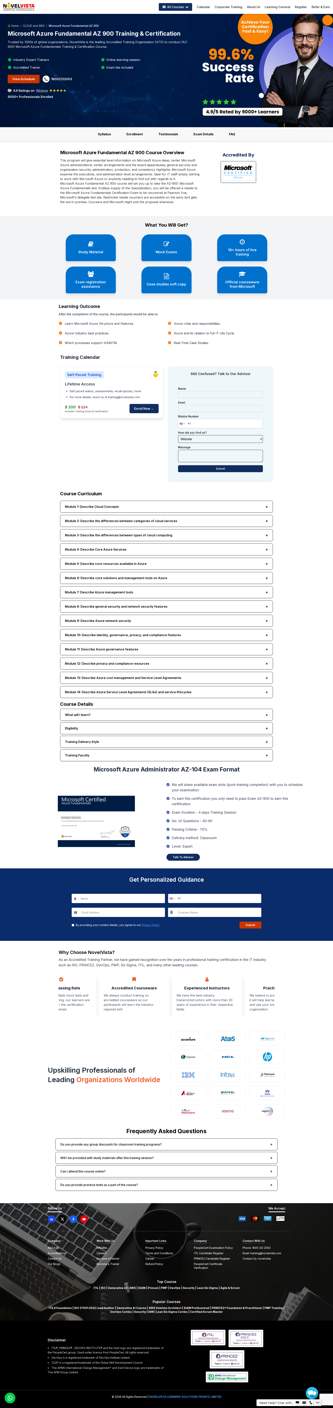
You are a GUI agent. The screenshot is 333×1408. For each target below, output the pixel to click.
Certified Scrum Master (206, 1311)
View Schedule (23, 79)
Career (149, 1258)
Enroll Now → (144, 408)
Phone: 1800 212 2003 (257, 1247)
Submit (220, 468)
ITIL (95, 1287)
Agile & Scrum (230, 1287)
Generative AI (117, 1287)
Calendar (203, 7)
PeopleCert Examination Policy (213, 1247)
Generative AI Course (131, 1308)
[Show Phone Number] (310, 1402)
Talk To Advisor (183, 857)
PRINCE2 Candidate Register (212, 1258)
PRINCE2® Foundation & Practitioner (237, 1308)
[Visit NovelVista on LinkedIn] (52, 1219)
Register (301, 7)
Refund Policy (154, 1264)
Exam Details (203, 134)
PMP (164, 1287)
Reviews (42, 91)
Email (181, 402)
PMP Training (273, 1308)
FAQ (232, 134)
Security (189, 1287)
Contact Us (55, 1258)
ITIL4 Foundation (60, 1308)
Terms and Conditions (159, 1253)
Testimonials (168, 134)
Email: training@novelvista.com (262, 1253)
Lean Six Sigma (207, 1287)
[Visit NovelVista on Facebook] (73, 1219)
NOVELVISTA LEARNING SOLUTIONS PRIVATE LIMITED (185, 1396)
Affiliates (102, 1247)
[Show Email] (304, 1402)
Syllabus (104, 134)
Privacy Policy (151, 925)
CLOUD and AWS (34, 25)
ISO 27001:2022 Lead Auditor (94, 1308)
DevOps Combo (121, 1311)
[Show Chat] (297, 1402)
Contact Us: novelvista (257, 1258)
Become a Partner (108, 1258)
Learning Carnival (277, 7)
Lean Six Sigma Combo (172, 1311)
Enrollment (134, 134)
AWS (132, 1287)
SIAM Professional (196, 1308)
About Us (253, 7)
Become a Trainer (108, 1264)
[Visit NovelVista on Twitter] (62, 1219)
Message (184, 447)
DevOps (175, 1287)
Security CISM (144, 1311)
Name (182, 388)
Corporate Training (228, 7)
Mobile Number (188, 416)
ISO (103, 1287)
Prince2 (153, 1287)
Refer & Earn (321, 7)
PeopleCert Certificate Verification (208, 1265)
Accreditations (57, 1253)
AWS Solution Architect (165, 1308)
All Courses (175, 7)
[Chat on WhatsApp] (10, 1398)
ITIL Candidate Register (209, 1253)
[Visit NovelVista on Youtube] (84, 1219)
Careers (102, 1253)
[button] (181, 423)
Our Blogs (54, 1264)
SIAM (141, 1287)
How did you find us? (192, 432)
